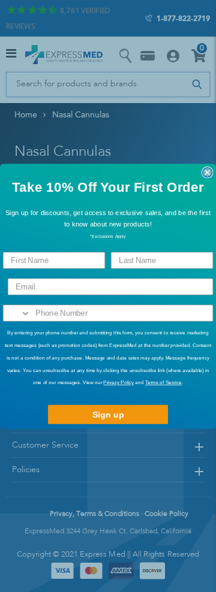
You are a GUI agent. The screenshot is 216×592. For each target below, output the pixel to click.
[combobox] (17, 313)
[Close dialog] (207, 172)
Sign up (108, 414)
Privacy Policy (118, 382)
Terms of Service (163, 382)
